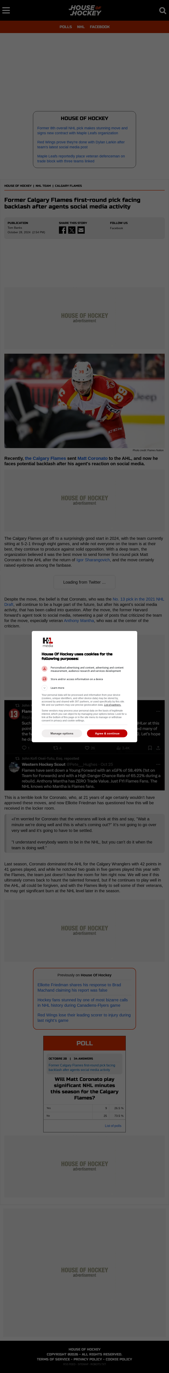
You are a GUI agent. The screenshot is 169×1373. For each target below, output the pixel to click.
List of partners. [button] (112, 704)
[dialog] (84, 686)
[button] (84, 688)
